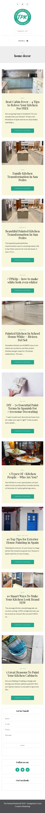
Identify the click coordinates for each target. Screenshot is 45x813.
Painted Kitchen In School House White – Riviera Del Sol (22, 336)
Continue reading (22, 130)
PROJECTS (22, 227)
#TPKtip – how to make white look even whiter (22, 280)
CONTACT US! (22, 31)
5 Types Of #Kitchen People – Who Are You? (22, 475)
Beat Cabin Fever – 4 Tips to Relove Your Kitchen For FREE (22, 105)
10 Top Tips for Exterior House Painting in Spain (22, 540)
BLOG (22, 98)
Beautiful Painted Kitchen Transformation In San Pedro (22, 234)
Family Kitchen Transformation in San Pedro (22, 176)
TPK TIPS (23, 275)
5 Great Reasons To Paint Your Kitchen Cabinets (22, 674)
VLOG (22, 170)
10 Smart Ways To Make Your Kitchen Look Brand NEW (22, 599)
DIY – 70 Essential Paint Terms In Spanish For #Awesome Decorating (22, 408)
